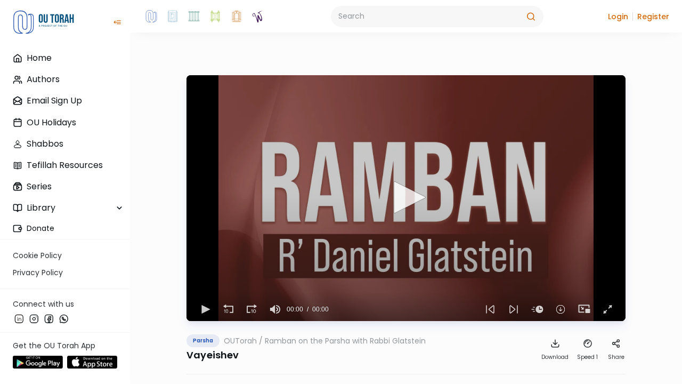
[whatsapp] (64, 318)
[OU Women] (257, 16)
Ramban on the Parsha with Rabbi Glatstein (345, 340)
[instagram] (34, 318)
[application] (406, 198)
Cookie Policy (37, 255)
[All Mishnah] (172, 16)
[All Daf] (236, 16)
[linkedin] (19, 318)
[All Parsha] (215, 16)
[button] (618, 16)
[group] (275, 309)
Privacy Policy (38, 272)
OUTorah (240, 341)
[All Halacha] (193, 16)
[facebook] (49, 318)
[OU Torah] (151, 16)
